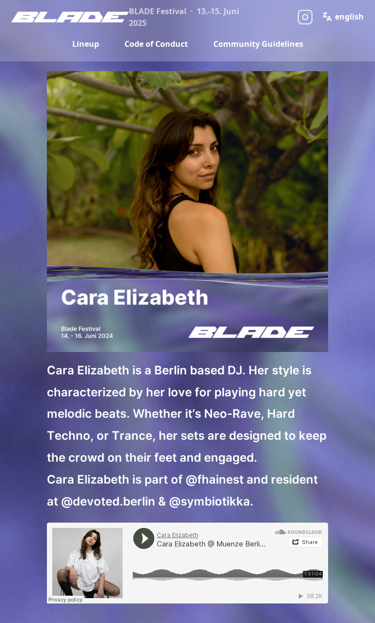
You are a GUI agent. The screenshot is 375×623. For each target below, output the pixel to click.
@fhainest (215, 479)
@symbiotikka (209, 501)
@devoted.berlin (108, 501)
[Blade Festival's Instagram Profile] (305, 17)
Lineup (85, 44)
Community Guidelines (258, 44)
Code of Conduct (156, 44)
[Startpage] (70, 17)
